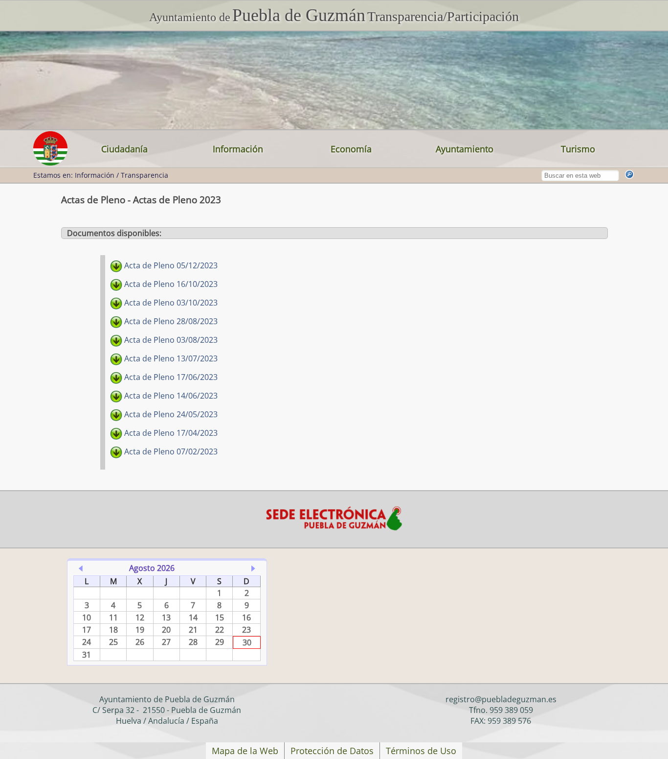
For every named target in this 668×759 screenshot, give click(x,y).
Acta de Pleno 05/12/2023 (170, 265)
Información (238, 149)
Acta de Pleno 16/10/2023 (170, 284)
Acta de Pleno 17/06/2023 (170, 377)
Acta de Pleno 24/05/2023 (170, 414)
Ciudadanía (124, 149)
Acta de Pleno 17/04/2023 (170, 432)
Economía (351, 149)
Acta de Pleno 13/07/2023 (170, 358)
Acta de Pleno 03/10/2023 (170, 302)
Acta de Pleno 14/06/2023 (170, 395)
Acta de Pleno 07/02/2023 (170, 451)
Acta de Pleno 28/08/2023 (170, 321)
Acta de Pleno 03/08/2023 (170, 339)
